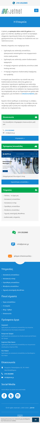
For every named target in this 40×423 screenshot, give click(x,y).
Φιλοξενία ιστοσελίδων (12, 210)
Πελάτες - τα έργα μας (11, 195)
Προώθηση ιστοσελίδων (12, 206)
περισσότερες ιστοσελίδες (19, 182)
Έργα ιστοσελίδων (9, 302)
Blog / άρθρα (7, 310)
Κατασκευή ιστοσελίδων (12, 199)
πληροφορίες (19, 138)
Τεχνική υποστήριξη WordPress (14, 213)
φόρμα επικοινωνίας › (23, 256)
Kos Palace (5, 351)
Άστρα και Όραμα (7, 334)
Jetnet (32, 408)
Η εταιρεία (6, 306)
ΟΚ (36, 420)
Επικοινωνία (7, 313)
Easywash (4, 325)
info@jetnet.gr (10, 133)
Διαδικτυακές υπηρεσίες (12, 217)
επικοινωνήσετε (28, 94)
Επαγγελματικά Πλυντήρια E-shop (14, 176)
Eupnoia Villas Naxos (8, 342)
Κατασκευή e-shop (10, 203)
